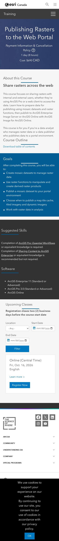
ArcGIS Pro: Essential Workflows (37, 243)
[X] (45, 417)
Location (11, 322)
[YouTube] (45, 423)
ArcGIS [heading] (6, 436)
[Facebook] (38, 417)
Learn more (16, 377)
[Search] (47, 4)
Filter (17, 348)
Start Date (37, 322)
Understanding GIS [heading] (13, 450)
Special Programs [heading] (12, 463)
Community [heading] (9, 443)
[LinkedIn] (52, 417)
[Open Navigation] (55, 4)
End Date (11, 335)
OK (29, 535)
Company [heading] (8, 456)
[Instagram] (38, 423)
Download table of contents (19, 146)
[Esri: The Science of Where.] (9, 423)
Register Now (20, 385)
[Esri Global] (16, 4)
